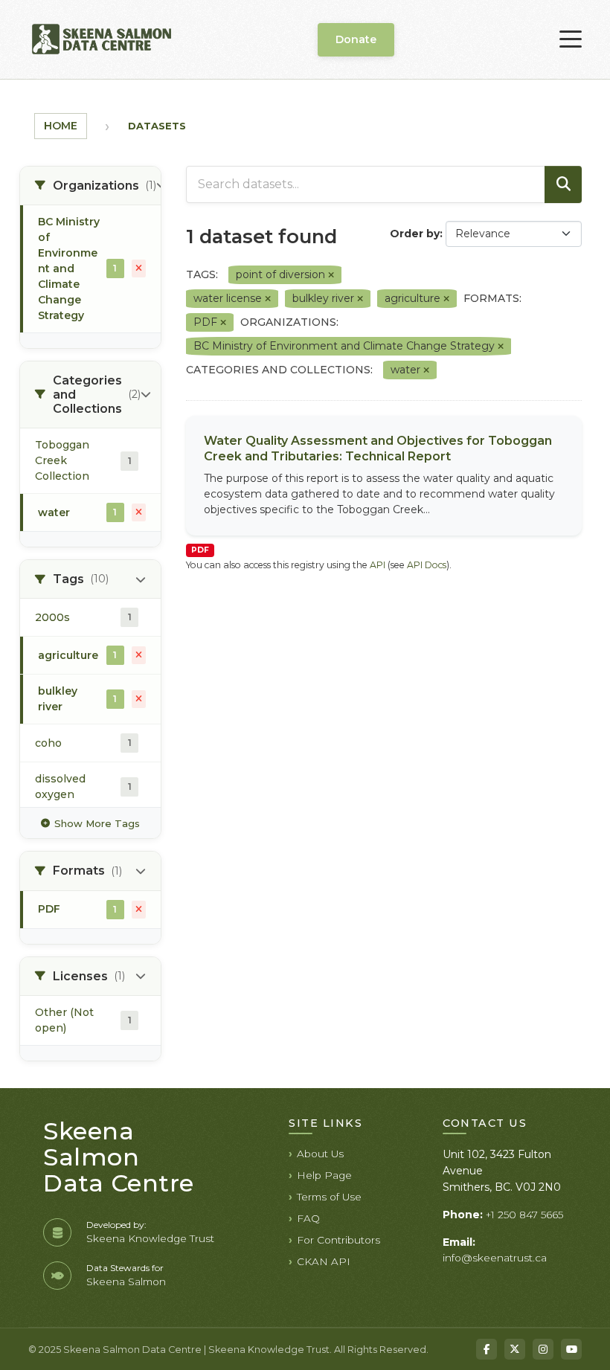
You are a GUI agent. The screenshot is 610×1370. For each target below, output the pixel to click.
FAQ (308, 1218)
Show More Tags (97, 823)
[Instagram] (543, 1349)
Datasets (157, 126)
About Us (320, 1154)
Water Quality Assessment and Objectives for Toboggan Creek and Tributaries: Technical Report (378, 448)
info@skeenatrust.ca (495, 1258)
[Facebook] (486, 1349)
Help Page (324, 1175)
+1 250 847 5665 (524, 1215)
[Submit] (563, 184)
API (377, 564)
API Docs (426, 564)
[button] (90, 186)
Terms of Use (329, 1197)
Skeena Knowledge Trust (150, 1238)
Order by (415, 233)
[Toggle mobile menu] (570, 39)
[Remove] (331, 275)
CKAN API (323, 1261)
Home (60, 125)
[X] (514, 1349)
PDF (200, 550)
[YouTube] (571, 1349)
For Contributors (338, 1240)
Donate (356, 39)
